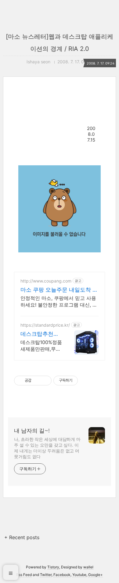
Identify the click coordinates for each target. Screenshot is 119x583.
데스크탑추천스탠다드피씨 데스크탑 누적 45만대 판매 (40, 334)
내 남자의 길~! (32, 430)
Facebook (61, 574)
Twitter (46, 574)
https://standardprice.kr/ (45, 325)
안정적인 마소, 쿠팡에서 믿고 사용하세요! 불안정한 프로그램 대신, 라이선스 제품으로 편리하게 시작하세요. (59, 301)
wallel (88, 567)
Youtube (79, 574)
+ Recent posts (21, 537)
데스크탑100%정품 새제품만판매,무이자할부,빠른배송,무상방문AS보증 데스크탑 (41, 345)
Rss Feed (24, 574)
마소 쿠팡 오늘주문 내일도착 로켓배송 (59, 289)
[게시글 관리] (45, 380)
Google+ (95, 574)
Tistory (53, 567)
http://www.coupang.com (45, 280)
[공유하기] (37, 380)
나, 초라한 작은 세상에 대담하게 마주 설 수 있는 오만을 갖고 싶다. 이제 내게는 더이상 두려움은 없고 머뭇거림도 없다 (47, 448)
